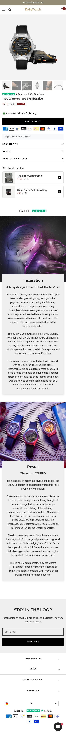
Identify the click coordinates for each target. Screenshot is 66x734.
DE (31, 704)
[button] (59, 177)
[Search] (9, 9)
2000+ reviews (37, 94)
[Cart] (62, 9)
